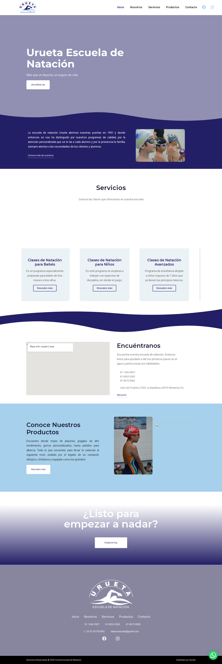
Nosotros (136, 7)
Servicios (154, 7)
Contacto (191, 7)
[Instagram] (212, 7)
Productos (172, 7)
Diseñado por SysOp (186, 660)
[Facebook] (204, 7)
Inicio (120, 7)
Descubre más (44, 288)
